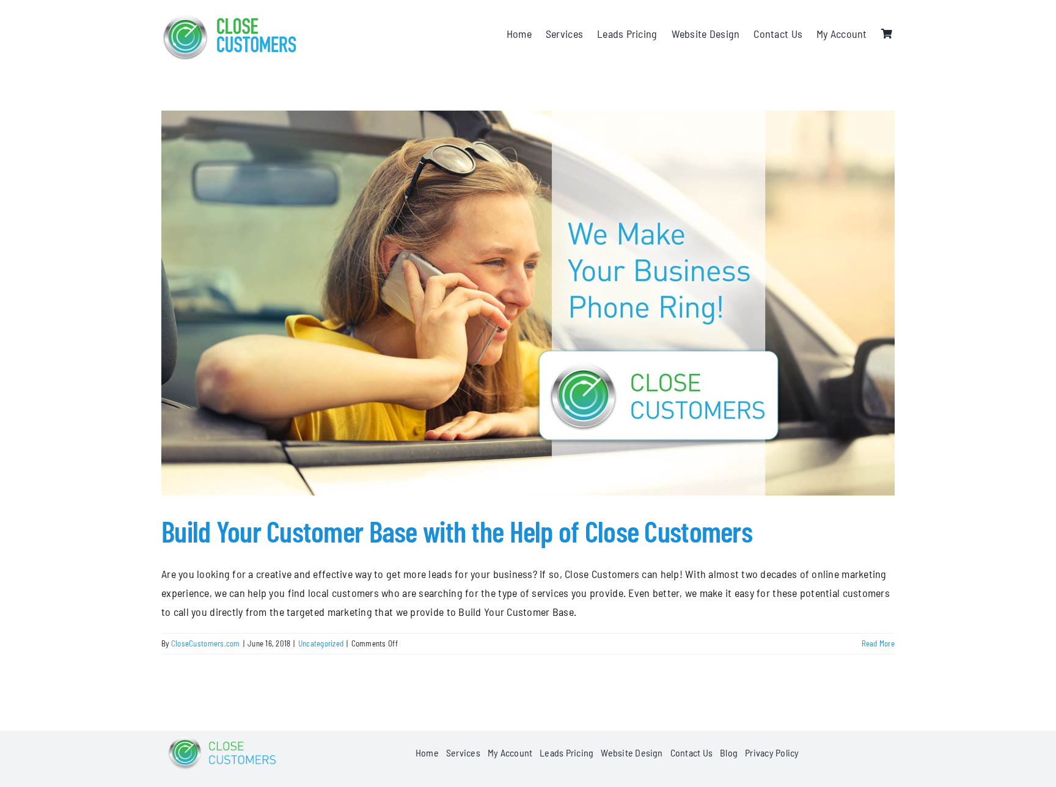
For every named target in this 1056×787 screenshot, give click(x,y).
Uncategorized (321, 643)
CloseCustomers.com (205, 643)
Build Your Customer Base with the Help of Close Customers (456, 531)
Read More (878, 643)
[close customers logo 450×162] (230, 17)
